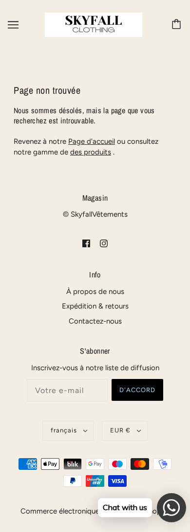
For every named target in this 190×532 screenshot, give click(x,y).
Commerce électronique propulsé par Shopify (95, 511)
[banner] (93, 24)
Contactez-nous (95, 321)
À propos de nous (95, 291)
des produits (90, 152)
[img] (86, 243)
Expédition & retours (95, 306)
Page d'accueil (91, 141)
